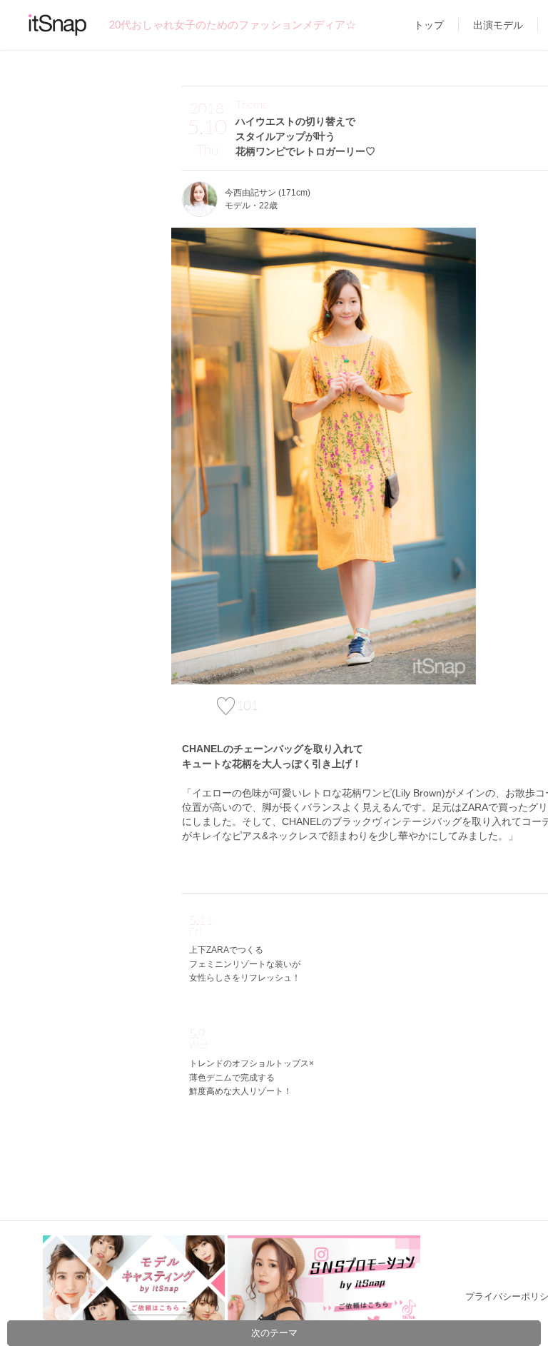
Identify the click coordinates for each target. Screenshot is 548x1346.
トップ (429, 25)
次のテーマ (274, 1332)
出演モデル (498, 25)
